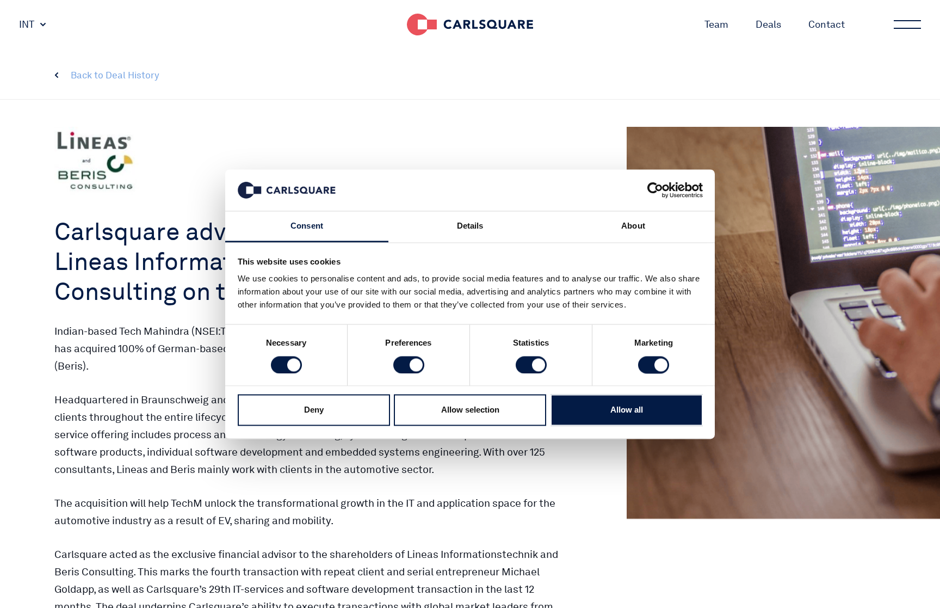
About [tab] (633, 226)
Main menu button (907, 24)
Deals (768, 24)
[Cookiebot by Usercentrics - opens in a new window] (655, 190)
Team (716, 24)
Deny (314, 410)
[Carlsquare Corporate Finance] (470, 24)
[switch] (408, 364)
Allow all (626, 410)
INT (26, 24)
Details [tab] (470, 226)
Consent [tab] (306, 226)
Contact (826, 24)
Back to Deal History (115, 75)
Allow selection (470, 410)
